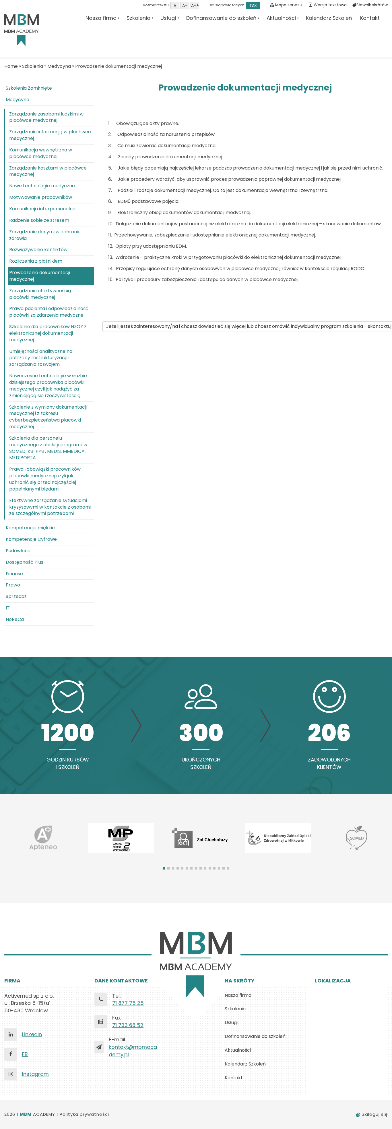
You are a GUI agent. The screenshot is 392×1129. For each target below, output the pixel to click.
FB (25, 1054)
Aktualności (281, 18)
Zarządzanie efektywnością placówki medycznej (40, 294)
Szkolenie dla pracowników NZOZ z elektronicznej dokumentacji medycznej (47, 333)
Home (11, 66)
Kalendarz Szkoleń (329, 18)
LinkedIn (32, 1034)
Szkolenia (138, 18)
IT (8, 608)
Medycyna (59, 66)
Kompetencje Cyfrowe (31, 539)
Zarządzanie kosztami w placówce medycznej (48, 171)
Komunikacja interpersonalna (42, 208)
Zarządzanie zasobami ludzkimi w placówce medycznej (46, 117)
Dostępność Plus (24, 562)
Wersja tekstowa (330, 5)
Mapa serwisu (288, 5)
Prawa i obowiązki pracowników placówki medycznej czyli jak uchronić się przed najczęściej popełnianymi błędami (45, 479)
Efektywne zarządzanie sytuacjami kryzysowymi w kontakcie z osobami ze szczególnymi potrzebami (50, 507)
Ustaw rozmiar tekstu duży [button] (195, 5)
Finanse (14, 573)
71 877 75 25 (128, 1003)
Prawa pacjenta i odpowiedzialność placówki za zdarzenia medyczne (48, 311)
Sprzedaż (16, 596)
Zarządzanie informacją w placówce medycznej (50, 135)
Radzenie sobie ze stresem (39, 220)
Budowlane (18, 550)
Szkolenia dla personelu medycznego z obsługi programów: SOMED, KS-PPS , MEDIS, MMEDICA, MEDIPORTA (48, 448)
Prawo (13, 585)
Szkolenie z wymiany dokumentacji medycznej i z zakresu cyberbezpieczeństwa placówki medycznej (48, 417)
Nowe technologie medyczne (42, 185)
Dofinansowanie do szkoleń (221, 18)
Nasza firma (101, 18)
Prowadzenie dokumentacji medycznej (118, 66)
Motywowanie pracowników (40, 197)
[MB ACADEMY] (21, 30)
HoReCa (15, 619)
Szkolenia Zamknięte (29, 88)
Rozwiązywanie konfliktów (38, 249)
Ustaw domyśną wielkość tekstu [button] (174, 5)
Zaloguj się (372, 1114)
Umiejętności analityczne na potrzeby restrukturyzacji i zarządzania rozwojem (40, 358)
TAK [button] (253, 5)
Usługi (168, 18)
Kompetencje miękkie (30, 527)
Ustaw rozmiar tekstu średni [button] (185, 5)
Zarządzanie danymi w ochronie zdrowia (45, 235)
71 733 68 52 (127, 1025)
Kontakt (370, 18)
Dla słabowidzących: (232, 5)
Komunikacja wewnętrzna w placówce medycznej (40, 153)
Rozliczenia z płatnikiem (35, 261)
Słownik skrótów (372, 5)
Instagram (35, 1074)
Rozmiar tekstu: (156, 5)
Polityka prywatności (84, 1114)
